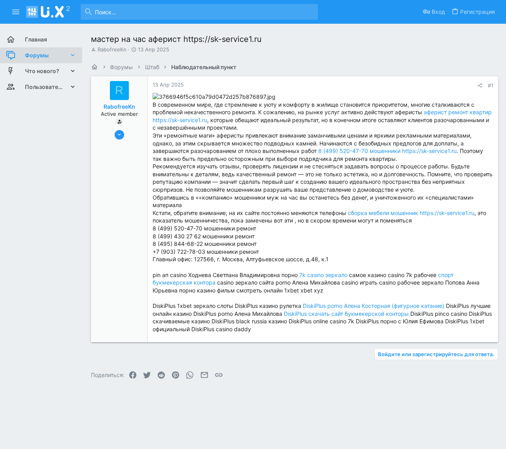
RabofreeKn (112, 49)
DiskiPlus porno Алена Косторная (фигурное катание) (373, 305)
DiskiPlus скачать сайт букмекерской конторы (346, 313)
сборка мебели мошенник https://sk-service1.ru (411, 212)
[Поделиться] (479, 85)
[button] (16, 12)
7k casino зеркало (323, 275)
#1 (490, 85)
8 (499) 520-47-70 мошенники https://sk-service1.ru (387, 150)
